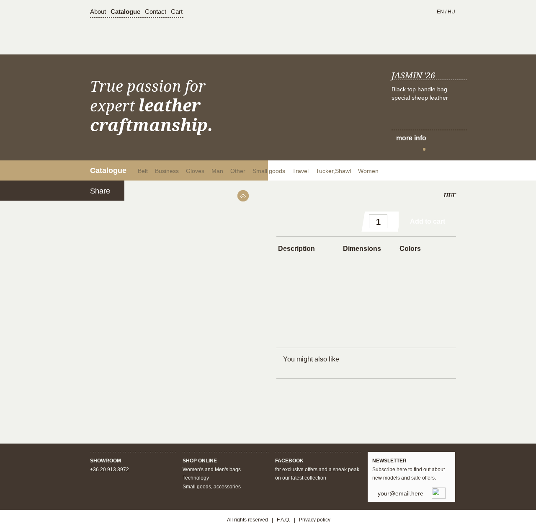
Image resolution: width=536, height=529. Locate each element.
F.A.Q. (283, 520)
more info (411, 138)
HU (451, 12)
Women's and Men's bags (212, 469)
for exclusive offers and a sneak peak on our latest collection (317, 469)
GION (279, 29)
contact (155, 11)
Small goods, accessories (212, 487)
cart (177, 11)
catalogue (125, 11)
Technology (196, 478)
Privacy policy (314, 520)
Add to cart (427, 221)
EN (440, 12)
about (98, 11)
